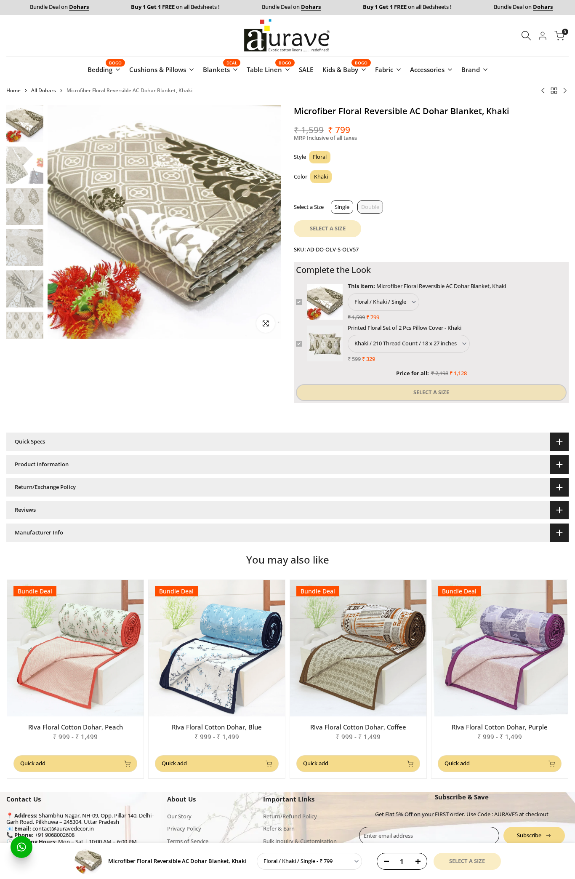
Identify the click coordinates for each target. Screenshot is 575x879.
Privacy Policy (184, 828)
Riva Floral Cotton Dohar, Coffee (358, 727)
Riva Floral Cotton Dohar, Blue (217, 727)
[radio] (319, 157)
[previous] (64, 222)
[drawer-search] (526, 35)
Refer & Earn (279, 828)
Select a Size (309, 207)
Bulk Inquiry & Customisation (300, 841)
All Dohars (43, 90)
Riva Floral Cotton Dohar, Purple (500, 727)
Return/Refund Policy (290, 816)
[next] (264, 222)
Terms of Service (187, 841)
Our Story (179, 816)
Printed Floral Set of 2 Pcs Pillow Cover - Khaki (404, 327)
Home (13, 90)
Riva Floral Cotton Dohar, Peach (75, 727)
